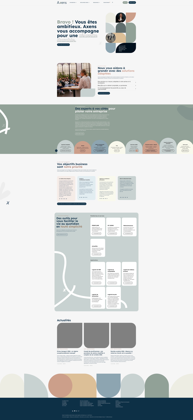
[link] (72, 411)
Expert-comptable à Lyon (85, 402)
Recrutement (107, 2)
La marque (64, 402)
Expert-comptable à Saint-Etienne (86, 403)
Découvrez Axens (84, 2)
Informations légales (65, 416)
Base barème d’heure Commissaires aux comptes (122, 403)
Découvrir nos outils (62, 234)
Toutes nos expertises (102, 400)
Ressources (96, 2)
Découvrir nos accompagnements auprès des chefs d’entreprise (72, 203)
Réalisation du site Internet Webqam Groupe (97, 416)
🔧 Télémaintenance (108, 416)
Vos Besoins (72, 2)
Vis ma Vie (64, 405)
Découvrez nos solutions (63, 44)
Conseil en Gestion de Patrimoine (104, 403)
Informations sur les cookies (84, 416)
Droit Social (100, 405)
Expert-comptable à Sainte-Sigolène (87, 405)
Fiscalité (99, 404)
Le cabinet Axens (65, 400)
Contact (117, 400)
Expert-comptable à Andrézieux (86, 404)
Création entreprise (119, 406)
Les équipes (64, 403)
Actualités (117, 404)
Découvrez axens (79, 133)
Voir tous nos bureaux (84, 400)
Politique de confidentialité (74, 416)
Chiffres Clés (64, 404)
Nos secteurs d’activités (104, 93)
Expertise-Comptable (102, 402)
